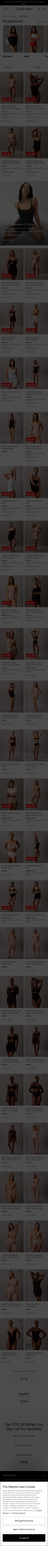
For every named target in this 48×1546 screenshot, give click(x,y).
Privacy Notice (19, 1513)
